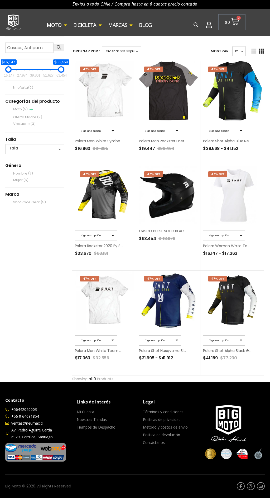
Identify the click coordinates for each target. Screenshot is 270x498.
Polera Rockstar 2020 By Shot (101, 245)
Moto (20, 109)
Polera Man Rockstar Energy (164, 141)
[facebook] (241, 486)
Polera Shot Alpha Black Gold (228, 350)
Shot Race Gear (29, 202)
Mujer (20, 179)
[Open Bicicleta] (100, 25)
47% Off (89, 69)
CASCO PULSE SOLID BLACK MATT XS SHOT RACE (181, 231)
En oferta (23, 88)
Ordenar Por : (86, 51)
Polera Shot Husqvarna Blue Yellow (169, 350)
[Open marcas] (131, 25)
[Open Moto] (65, 25)
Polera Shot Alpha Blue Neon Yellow (234, 141)
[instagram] (251, 486)
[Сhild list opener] (31, 109)
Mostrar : (220, 51)
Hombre (23, 173)
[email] (261, 486)
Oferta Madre (27, 117)
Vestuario (24, 123)
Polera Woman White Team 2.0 (231, 245)
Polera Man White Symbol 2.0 (101, 141)
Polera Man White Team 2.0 (100, 350)
